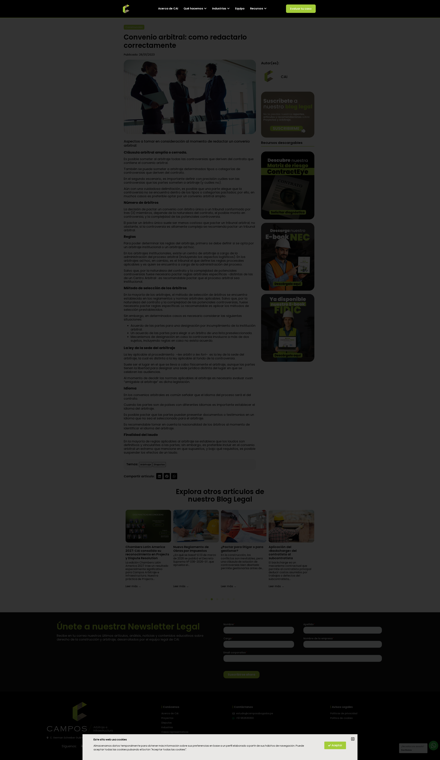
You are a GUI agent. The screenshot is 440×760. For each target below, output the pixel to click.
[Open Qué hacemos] (205, 8)
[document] (220, 380)
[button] (352, 739)
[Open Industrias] (228, 8)
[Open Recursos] (265, 8)
